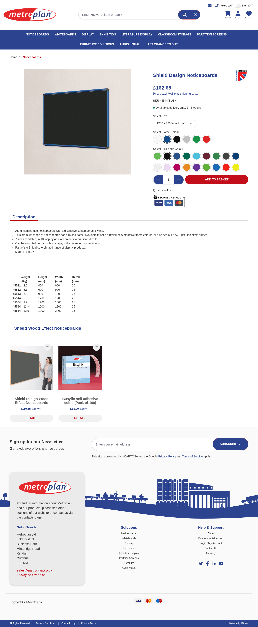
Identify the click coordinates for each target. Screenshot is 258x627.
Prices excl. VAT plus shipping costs (175, 93)
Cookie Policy (68, 623)
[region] (78, 121)
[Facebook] (207, 563)
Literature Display (129, 553)
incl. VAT (247, 5)
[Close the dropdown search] (195, 14)
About (211, 533)
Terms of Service (192, 456)
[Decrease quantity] (158, 179)
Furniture (129, 562)
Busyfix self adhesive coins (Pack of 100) (80, 401)
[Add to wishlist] (47, 347)
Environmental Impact (210, 538)
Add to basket (217, 179)
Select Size (160, 116)
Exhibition (128, 548)
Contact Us (210, 548)
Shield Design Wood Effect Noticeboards (31, 401)
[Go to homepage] (30, 14)
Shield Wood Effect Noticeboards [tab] (47, 328)
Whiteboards (129, 538)
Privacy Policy (167, 456)
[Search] (184, 14)
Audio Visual (129, 567)
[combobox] (128, 14)
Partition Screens (129, 557)
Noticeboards (129, 533)
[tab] (24, 217)
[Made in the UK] (242, 75)
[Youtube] (214, 563)
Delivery (211, 553)
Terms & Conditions (46, 623)
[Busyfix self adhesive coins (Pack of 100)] (80, 368)
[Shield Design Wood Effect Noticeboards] (31, 368)
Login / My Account (211, 543)
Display (129, 543)
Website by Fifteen (238, 623)
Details (31, 418)
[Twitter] (201, 563)
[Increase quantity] (179, 179)
